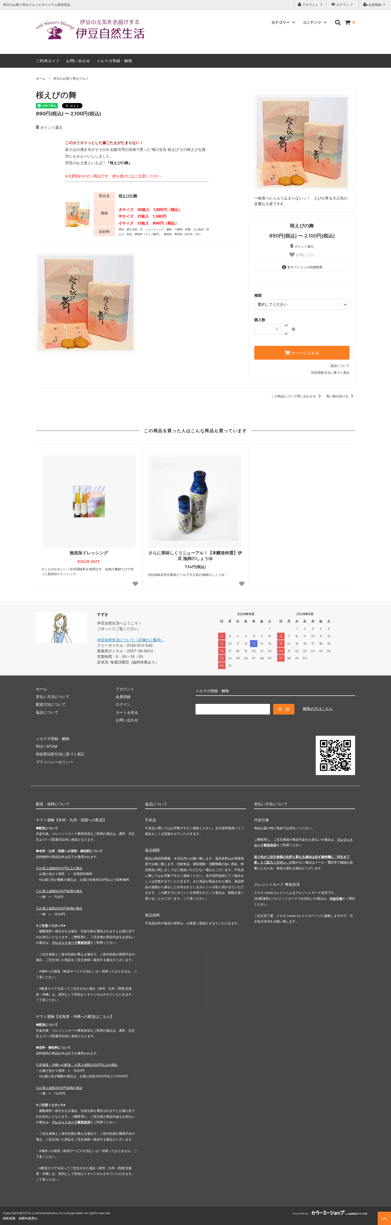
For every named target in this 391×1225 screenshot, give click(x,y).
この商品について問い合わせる (294, 396)
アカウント (310, 5)
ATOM (52, 746)
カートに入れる (304, 352)
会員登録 (375, 5)
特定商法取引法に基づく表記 (60, 754)
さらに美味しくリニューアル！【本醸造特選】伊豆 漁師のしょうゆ (195, 555)
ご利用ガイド (48, 60)
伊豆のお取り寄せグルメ (71, 78)
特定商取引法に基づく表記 (330, 373)
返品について (340, 366)
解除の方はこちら (318, 708)
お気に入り (304, 255)
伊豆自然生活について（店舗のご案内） (130, 639)
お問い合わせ (78, 60)
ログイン (342, 5)
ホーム (40, 78)
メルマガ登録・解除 (114, 60)
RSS (39, 746)
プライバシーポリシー (54, 762)
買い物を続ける (337, 396)
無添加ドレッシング (89, 552)
